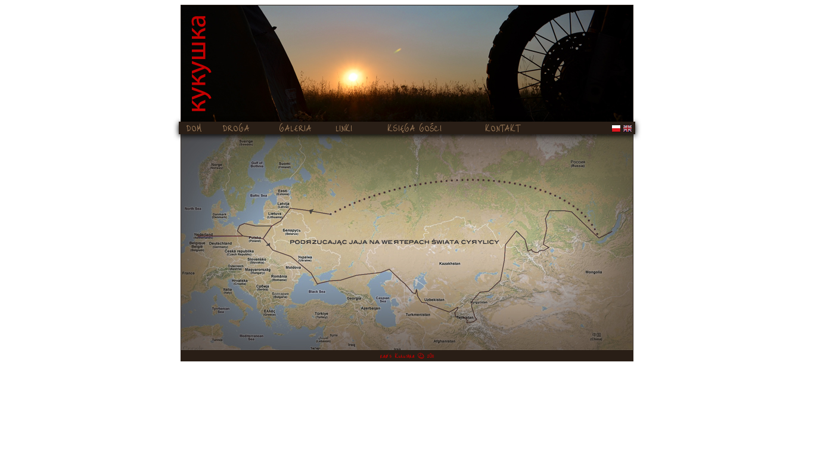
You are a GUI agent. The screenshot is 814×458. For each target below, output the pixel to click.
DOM (194, 127)
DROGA (236, 127)
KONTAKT (502, 127)
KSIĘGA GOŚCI (414, 127)
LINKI (343, 127)
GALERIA (295, 127)
